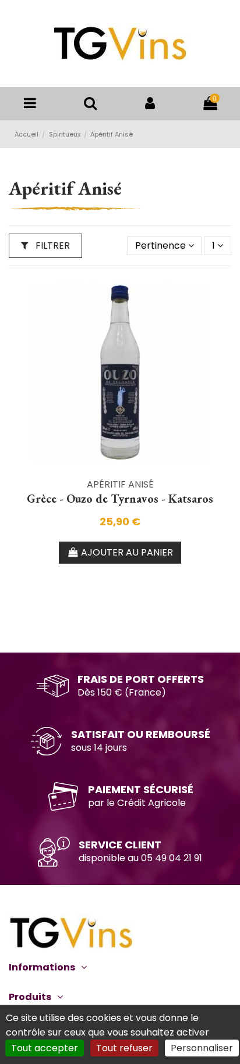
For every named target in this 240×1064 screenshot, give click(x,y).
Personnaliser (202, 1048)
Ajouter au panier (127, 552)
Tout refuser (124, 1048)
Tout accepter (44, 1048)
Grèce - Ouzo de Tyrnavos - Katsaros (120, 498)
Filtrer (51, 245)
